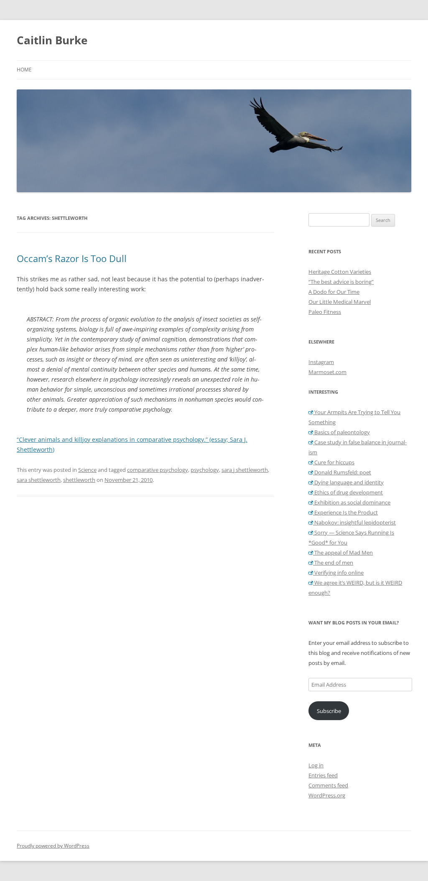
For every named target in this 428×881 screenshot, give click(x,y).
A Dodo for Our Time (333, 291)
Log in (316, 765)
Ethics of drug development (348, 492)
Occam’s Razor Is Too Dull (72, 258)
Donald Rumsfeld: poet (342, 472)
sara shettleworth (39, 480)
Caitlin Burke (52, 40)
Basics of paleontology (341, 432)
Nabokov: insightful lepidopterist (354, 522)
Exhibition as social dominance (351, 502)
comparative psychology (157, 470)
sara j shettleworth (245, 470)
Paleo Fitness (324, 312)
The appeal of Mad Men (343, 552)
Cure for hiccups (333, 462)
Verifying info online (338, 572)
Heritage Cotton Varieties (339, 271)
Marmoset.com (327, 372)
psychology (205, 470)
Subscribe (329, 711)
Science (87, 470)
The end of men (333, 562)
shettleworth (79, 480)
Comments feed (328, 785)
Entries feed (323, 775)
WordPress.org (326, 795)
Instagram (321, 362)
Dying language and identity (348, 482)
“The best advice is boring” (341, 281)
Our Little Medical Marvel (339, 302)
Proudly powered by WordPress (53, 845)
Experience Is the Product (345, 512)
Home (24, 69)
